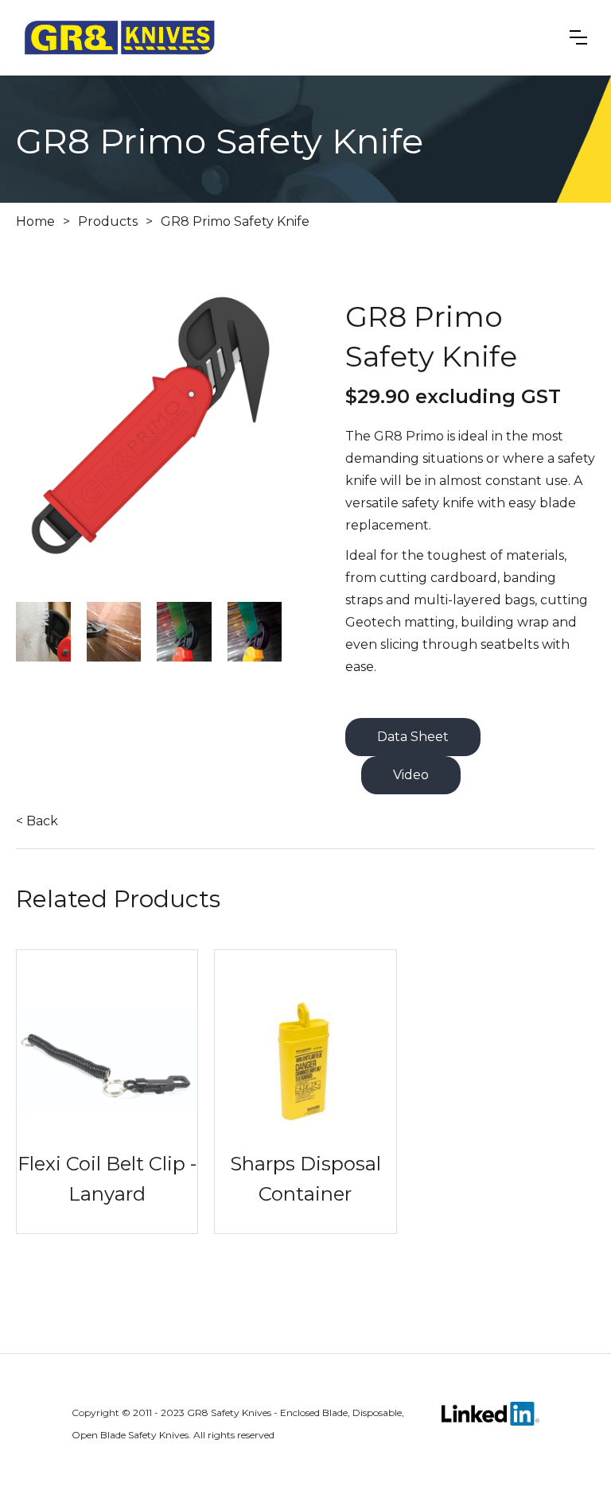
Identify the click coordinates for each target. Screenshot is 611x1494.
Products (108, 221)
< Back (37, 820)
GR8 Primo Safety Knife (235, 221)
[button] (578, 37)
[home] (119, 38)
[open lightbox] (157, 445)
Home (35, 221)
